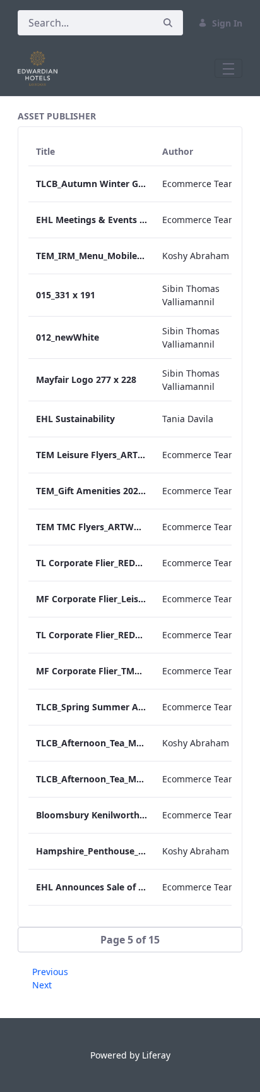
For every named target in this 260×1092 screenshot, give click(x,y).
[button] (130, 939)
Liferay (156, 1055)
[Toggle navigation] (228, 68)
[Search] (167, 23)
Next (42, 985)
